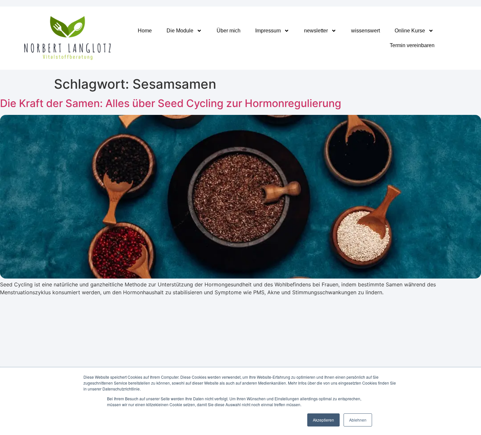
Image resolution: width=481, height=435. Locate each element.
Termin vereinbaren (412, 45)
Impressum (268, 30)
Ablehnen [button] (357, 420)
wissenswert (365, 30)
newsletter (316, 30)
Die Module (180, 30)
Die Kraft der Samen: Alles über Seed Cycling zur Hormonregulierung (170, 103)
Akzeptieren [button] (323, 420)
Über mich (228, 30)
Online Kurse (410, 30)
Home (145, 30)
